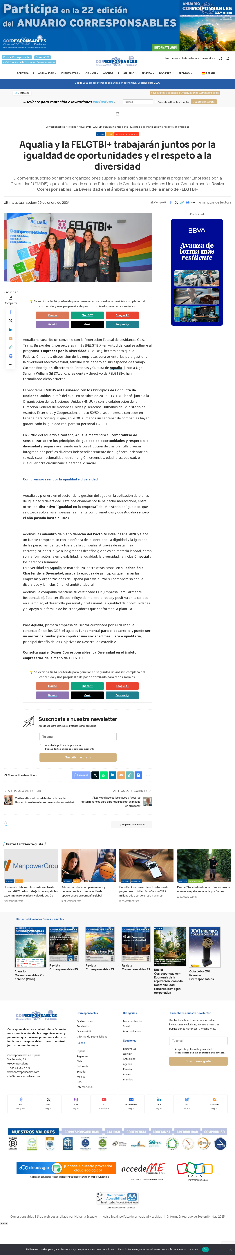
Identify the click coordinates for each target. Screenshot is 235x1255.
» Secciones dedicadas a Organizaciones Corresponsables (185, 93)
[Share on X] (176, 202)
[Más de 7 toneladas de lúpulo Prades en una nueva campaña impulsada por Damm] (204, 865)
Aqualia (116, 367)
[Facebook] (20, 1104)
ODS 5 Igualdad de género (126, 134)
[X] (48, 1104)
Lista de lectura (190, 58)
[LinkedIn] (159, 1104)
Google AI (122, 315)
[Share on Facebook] (170, 202)
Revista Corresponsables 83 (100, 967)
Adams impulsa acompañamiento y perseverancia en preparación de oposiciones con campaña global (83, 891)
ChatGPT (87, 315)
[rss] (214, 1104)
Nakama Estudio (85, 1216)
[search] (220, 58)
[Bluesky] (186, 1104)
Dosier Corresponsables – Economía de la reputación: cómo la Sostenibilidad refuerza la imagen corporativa (168, 981)
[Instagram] (76, 1104)
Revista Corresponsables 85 (63, 967)
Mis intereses (172, 58)
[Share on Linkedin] (10, 329)
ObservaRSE (42, 57)
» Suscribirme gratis (204, 101)
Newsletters (208, 58)
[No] (230, 1249)
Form (4, 1223)
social (91, 463)
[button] (182, 202)
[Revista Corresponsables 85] (63, 944)
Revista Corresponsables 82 (136, 967)
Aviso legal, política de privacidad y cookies (132, 1216)
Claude (52, 315)
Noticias (100, 134)
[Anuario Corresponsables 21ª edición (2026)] (30, 947)
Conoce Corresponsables (16, 57)
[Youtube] (103, 1104)
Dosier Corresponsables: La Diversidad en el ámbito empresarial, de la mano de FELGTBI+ (131, 186)
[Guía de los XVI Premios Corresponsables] (204, 947)
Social (110, 134)
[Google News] (131, 1104)
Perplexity (122, 324)
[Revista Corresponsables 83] (100, 944)
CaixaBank (136, 881)
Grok (87, 324)
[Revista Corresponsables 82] (136, 944)
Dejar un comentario (133, 824)
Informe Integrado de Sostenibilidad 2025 (196, 1216)
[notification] (228, 58)
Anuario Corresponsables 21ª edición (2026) (29, 975)
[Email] (10, 338)
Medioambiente (196, 881)
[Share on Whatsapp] (104, 775)
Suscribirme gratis (78, 757)
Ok (205, 1249)
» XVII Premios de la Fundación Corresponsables (29, 62)
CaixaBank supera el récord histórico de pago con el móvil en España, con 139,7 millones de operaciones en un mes (143, 891)
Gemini (52, 324)
